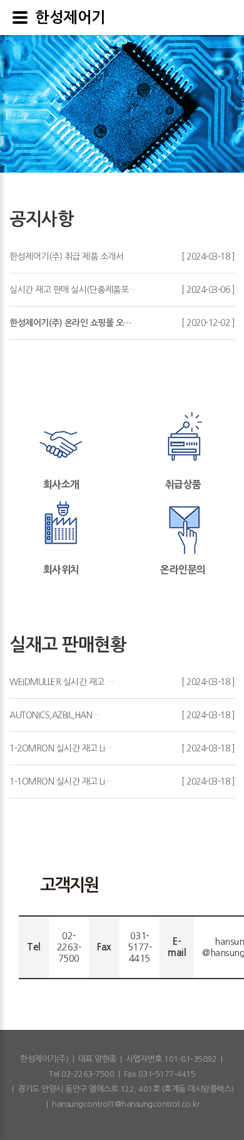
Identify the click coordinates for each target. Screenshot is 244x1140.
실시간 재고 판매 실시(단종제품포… (72, 289)
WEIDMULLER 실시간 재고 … (61, 682)
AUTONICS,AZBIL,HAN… (54, 715)
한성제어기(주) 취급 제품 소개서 (66, 256)
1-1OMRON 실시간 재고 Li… (61, 781)
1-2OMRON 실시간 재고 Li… (61, 748)
